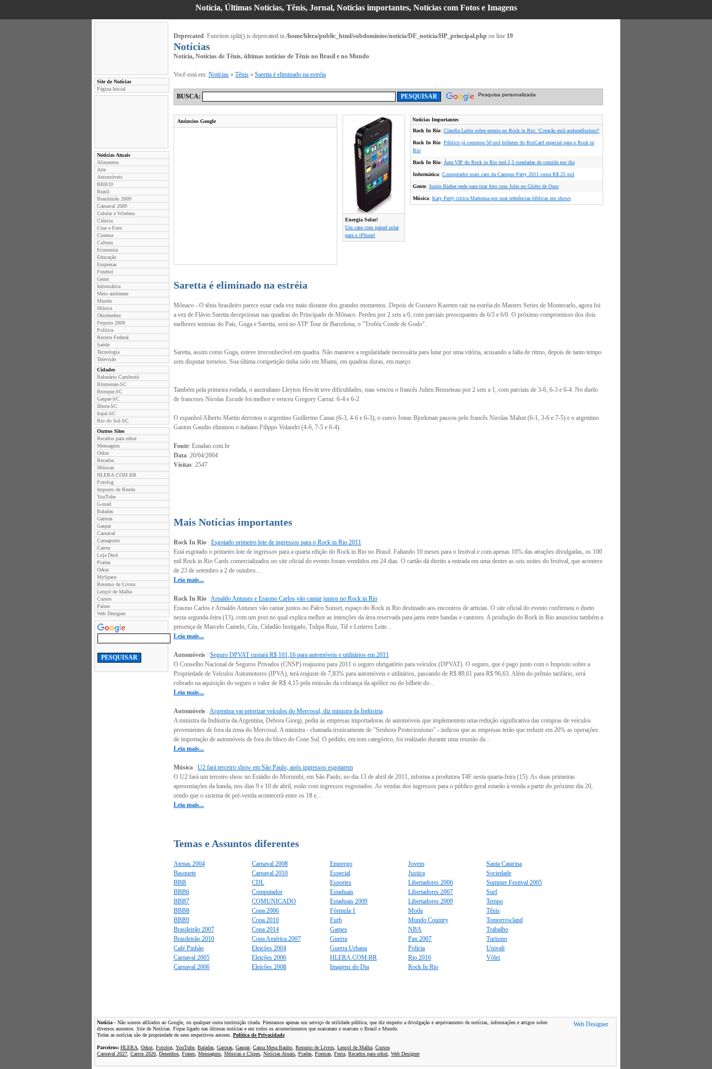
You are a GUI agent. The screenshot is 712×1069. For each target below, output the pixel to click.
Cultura (105, 242)
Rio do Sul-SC (113, 421)
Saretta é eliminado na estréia (290, 74)
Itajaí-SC (106, 413)
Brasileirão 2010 (194, 938)
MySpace (106, 577)
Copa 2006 (265, 910)
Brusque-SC (109, 391)
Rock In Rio (423, 967)
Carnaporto (108, 540)
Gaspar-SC (108, 399)
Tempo (494, 901)
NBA (415, 929)
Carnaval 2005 (192, 957)
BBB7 (181, 901)
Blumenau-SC (112, 384)
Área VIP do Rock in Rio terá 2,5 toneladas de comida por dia (509, 162)
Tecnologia (108, 352)
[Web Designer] (590, 1025)
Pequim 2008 (111, 323)
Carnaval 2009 (112, 206)
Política (105, 330)
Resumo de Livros (116, 584)
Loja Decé (107, 555)
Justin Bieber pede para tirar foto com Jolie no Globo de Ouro (494, 186)
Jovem (416, 863)
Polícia (416, 948)
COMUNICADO (274, 901)
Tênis (242, 74)
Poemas (323, 1053)
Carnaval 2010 (270, 873)
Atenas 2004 (189, 863)
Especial (340, 873)
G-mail (104, 504)
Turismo (496, 938)
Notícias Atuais (279, 1053)
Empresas (107, 264)
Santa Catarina (504, 863)
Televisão (106, 359)
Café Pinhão (189, 948)
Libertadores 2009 (430, 901)
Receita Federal (113, 337)
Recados (105, 460)
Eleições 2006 (269, 957)
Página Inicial (111, 89)
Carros (104, 548)
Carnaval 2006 (192, 967)
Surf (491, 892)
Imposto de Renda (116, 489)
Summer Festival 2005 (514, 882)
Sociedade (498, 873)
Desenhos (169, 1053)
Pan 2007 (420, 938)
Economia (107, 250)
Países (103, 606)
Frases (188, 1053)
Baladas (105, 511)
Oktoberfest (109, 315)
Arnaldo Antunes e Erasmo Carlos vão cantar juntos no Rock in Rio (294, 598)
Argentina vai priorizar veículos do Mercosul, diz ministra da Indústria (296, 711)
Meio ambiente (112, 293)
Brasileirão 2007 (194, 929)
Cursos (104, 599)
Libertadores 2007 (430, 892)
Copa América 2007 (276, 938)
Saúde (103, 344)
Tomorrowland (504, 920)
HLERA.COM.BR (117, 475)
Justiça (416, 873)
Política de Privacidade (259, 1035)
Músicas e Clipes (242, 1053)
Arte (101, 169)
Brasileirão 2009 (114, 199)
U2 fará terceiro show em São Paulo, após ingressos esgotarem (275, 767)
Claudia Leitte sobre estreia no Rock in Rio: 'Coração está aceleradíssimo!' (521, 130)
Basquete (185, 873)
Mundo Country (428, 920)
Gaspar (104, 526)
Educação (106, 257)
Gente (103, 279)
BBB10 (105, 184)
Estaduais (341, 892)
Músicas (105, 467)
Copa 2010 (265, 920)
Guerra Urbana (348, 948)
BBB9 (181, 920)
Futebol (105, 272)
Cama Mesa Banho (272, 1047)
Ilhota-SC (107, 406)
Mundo (104, 301)
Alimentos (108, 162)
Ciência (105, 220)
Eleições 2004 (269, 948)
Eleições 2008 (269, 967)
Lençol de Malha (114, 591)
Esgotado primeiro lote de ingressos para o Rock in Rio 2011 (286, 542)
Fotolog (105, 482)
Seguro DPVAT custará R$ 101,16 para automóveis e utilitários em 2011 (299, 654)
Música (104, 308)
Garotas (105, 518)
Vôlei (493, 957)
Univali (495, 948)
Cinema (105, 235)
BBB (180, 882)
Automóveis (109, 177)
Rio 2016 (419, 957)
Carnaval (106, 533)
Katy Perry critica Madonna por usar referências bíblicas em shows (501, 198)
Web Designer (111, 613)
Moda (415, 910)
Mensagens (108, 446)
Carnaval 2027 (112, 1053)
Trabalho (497, 929)
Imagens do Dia (349, 967)
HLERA (129, 1047)
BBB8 (181, 910)
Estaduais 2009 (348, 901)
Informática (108, 286)
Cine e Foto (109, 228)
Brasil (103, 191)
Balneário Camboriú (118, 377)
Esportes (340, 882)
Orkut (103, 453)
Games (338, 929)
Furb (336, 920)
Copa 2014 (265, 929)
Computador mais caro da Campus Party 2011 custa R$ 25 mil (508, 174)
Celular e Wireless (116, 213)
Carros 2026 (143, 1053)
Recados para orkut (117, 438)
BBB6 (181, 892)
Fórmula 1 (342, 910)
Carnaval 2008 (270, 863)
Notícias (218, 74)
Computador (267, 892)
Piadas (104, 562)
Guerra (338, 938)
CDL (258, 882)
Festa (339, 1053)
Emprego (341, 863)
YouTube (106, 497)
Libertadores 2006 (430, 882)
